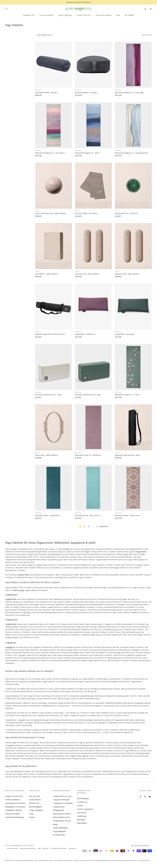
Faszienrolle (23, 574)
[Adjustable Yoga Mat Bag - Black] (133, 427)
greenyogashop (17, 845)
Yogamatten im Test (62, 796)
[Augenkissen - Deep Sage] (133, 306)
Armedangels (83, 798)
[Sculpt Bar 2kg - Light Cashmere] (133, 246)
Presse (32, 817)
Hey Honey (81, 813)
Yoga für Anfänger (61, 800)
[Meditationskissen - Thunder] (93, 65)
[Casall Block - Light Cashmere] (53, 246)
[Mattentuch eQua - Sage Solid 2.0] (53, 488)
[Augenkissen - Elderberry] (93, 306)
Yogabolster (11, 624)
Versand (46, 848)
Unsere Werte (35, 800)
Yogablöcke (10, 599)
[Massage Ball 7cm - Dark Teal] (133, 186)
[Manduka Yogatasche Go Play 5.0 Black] (53, 306)
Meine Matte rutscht (62, 814)
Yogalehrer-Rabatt (13, 810)
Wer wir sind (34, 796)
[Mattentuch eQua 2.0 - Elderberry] (93, 427)
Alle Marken (82, 823)
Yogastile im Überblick (63, 803)
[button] (6, 9)
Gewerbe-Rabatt (12, 814)
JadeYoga (81, 816)
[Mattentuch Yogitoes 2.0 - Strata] (93, 125)
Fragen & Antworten (14, 796)
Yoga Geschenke (60, 828)
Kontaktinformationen (58, 848)
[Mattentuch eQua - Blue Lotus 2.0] (93, 488)
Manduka (81, 820)
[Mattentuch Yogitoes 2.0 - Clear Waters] (53, 125)
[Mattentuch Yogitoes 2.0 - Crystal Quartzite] (133, 125)
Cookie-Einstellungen (14, 817)
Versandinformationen (15, 803)
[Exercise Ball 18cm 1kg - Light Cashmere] (53, 186)
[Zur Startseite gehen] (78, 9)
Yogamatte (141, 551)
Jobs (31, 814)
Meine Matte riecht (61, 817)
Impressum (72, 848)
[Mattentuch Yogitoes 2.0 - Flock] (133, 367)
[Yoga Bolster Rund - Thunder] (53, 65)
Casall (80, 805)
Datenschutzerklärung (28, 848)
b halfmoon (82, 802)
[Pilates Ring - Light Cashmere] (53, 427)
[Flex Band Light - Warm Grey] (93, 186)
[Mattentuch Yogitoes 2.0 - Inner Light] (133, 65)
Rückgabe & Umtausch (15, 807)
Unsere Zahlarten (12, 800)
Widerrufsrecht (12, 848)
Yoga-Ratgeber (36, 810)
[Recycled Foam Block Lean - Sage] (93, 367)
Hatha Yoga (18, 590)
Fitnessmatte (59, 835)
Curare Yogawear (85, 809)
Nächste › (104, 526)
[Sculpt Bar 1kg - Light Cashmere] (93, 246)
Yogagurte (10, 647)
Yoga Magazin (59, 831)
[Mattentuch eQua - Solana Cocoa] (133, 488)
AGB (39, 848)
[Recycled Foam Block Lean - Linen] (53, 367)
